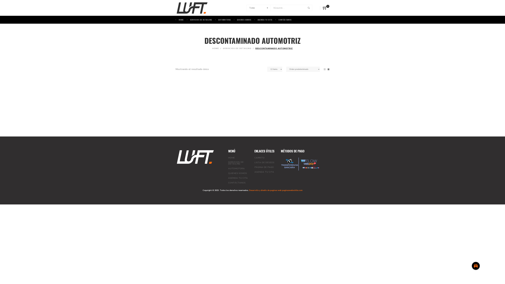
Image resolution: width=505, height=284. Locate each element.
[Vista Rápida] (249, 107)
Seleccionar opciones (230, 108)
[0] (325, 8)
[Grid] (325, 69)
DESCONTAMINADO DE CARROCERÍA (236, 82)
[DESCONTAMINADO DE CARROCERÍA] (193, 97)
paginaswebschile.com (292, 190)
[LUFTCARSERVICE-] (192, 8)
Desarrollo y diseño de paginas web (265, 190)
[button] (476, 266)
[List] (328, 69)
